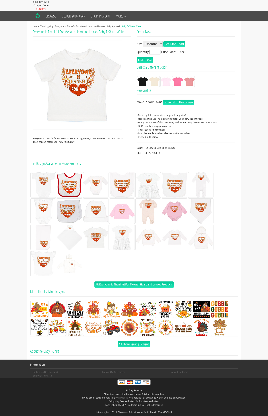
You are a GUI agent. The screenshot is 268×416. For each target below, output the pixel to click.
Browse (51, 16)
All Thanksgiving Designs (134, 344)
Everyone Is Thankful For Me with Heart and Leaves (80, 26)
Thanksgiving (46, 26)
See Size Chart (174, 44)
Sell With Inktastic (42, 375)
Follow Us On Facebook (45, 372)
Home (36, 26)
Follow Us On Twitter (113, 372)
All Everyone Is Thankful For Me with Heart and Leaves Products (134, 284)
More (120, 16)
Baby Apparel (113, 26)
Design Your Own (74, 16)
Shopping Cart (100, 16)
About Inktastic (179, 372)
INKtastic (123, 397)
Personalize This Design (178, 102)
